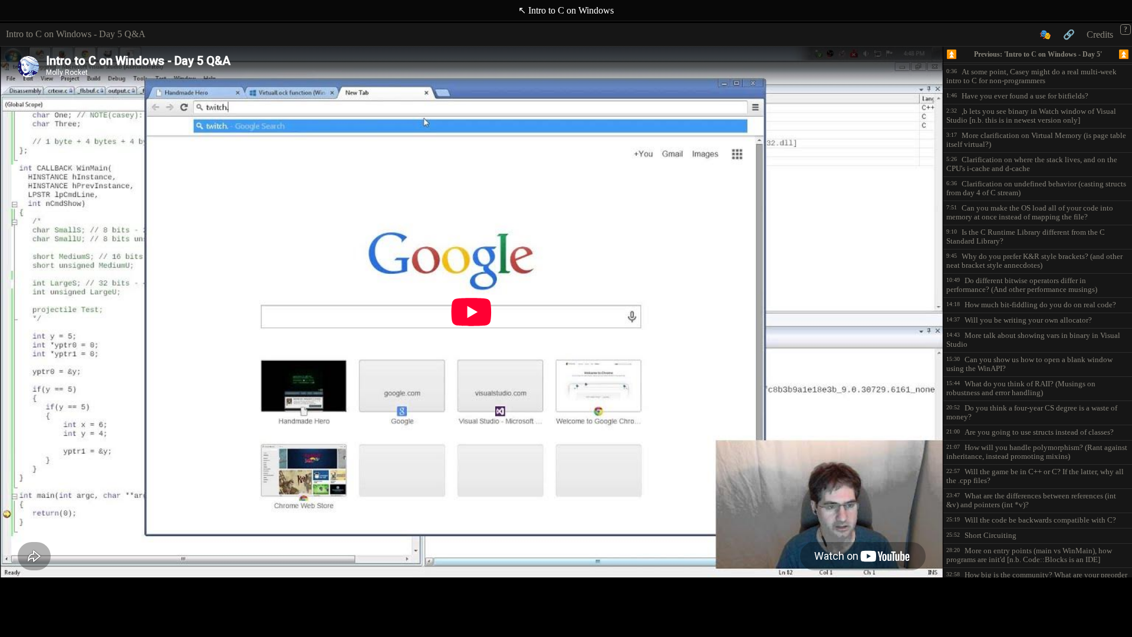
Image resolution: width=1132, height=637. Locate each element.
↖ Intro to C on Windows (566, 10)
